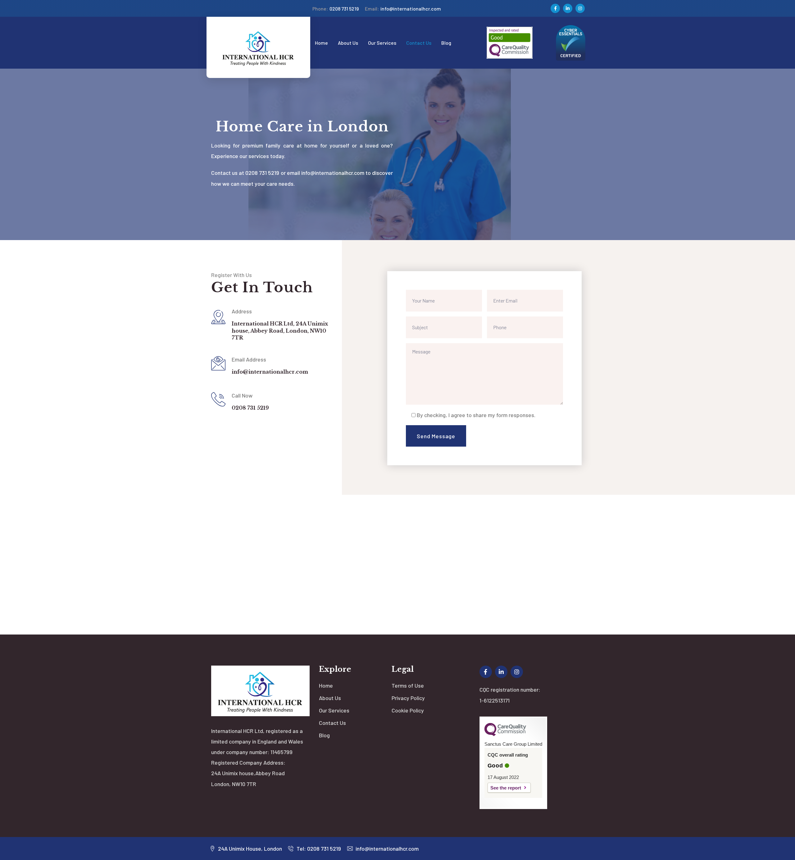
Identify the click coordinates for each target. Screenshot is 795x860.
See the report (505, 787)
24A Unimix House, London (249, 848)
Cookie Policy (408, 710)
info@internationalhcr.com (403, 8)
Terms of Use (408, 685)
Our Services (334, 710)
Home (326, 685)
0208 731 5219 (335, 8)
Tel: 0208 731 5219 (318, 848)
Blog (324, 735)
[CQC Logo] (505, 734)
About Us (330, 697)
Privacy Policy (408, 697)
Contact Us (332, 722)
